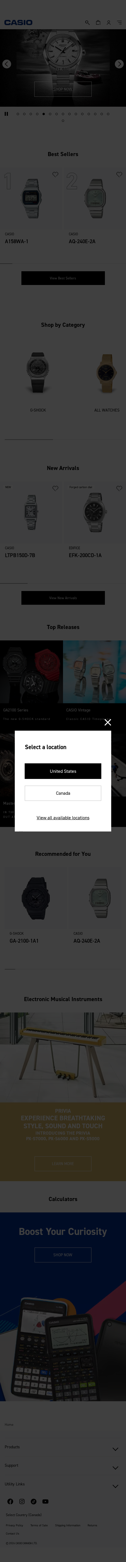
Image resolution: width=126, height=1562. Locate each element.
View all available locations (63, 818)
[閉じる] (108, 722)
